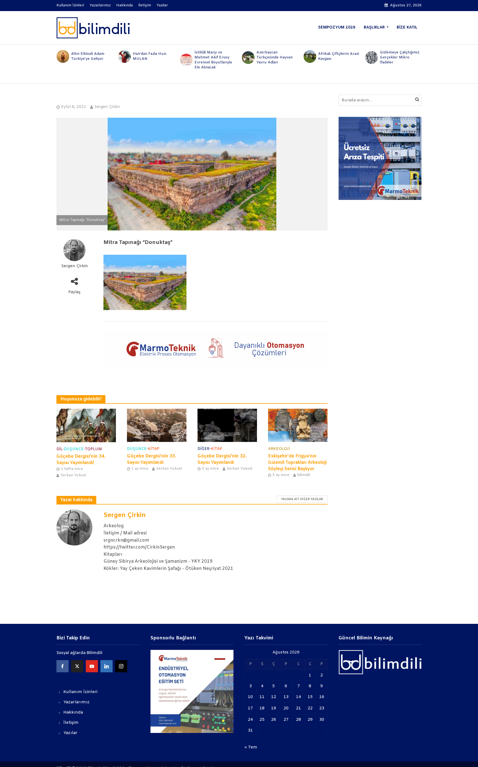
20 (286, 708)
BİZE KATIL (407, 27)
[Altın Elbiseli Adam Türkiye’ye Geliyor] (62, 56)
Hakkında (124, 5)
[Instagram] (121, 666)
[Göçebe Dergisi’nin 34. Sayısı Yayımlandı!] (86, 425)
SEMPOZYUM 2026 (336, 27)
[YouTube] (92, 666)
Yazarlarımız (100, 5)
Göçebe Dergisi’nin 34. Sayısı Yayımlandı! (81, 460)
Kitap (153, 449)
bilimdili (303, 475)
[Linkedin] (106, 666)
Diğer (203, 449)
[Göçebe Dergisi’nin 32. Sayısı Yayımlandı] (227, 425)
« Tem (251, 747)
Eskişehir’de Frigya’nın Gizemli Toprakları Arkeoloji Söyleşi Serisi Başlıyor (297, 462)
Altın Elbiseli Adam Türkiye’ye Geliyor (87, 56)
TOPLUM (93, 449)
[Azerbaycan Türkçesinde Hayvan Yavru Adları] (248, 57)
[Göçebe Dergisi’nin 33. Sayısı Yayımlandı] (156, 425)
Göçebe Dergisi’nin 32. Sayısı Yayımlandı (222, 459)
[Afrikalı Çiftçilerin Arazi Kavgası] (309, 56)
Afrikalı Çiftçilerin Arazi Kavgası (338, 56)
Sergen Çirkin (107, 107)
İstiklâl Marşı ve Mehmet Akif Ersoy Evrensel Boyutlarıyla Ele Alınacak (213, 60)
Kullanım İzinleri (70, 5)
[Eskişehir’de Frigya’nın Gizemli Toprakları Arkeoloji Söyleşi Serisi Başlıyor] (298, 425)
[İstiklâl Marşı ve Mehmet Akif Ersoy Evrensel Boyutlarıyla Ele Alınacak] (186, 60)
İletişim (144, 5)
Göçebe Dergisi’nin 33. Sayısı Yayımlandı (151, 459)
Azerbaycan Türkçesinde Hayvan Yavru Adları (274, 57)
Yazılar (162, 5)
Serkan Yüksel (73, 475)
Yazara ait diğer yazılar (302, 499)
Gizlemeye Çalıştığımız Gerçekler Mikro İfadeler (399, 57)
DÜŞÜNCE (74, 449)
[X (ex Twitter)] (77, 666)
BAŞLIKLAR (374, 27)
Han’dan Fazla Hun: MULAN (150, 56)
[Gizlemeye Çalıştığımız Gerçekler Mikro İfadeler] (371, 57)
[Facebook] (62, 666)
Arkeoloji (279, 449)
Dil (59, 449)
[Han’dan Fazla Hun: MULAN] (124, 56)
